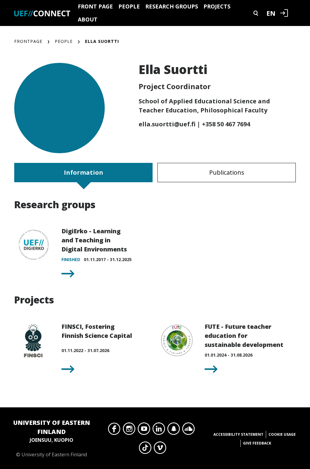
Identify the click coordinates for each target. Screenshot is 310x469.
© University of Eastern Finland (51, 438)
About (87, 19)
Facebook (114, 430)
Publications (226, 172)
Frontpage (28, 41)
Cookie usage (282, 434)
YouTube (144, 430)
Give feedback (257, 443)
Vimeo (160, 449)
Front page (95, 6)
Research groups (171, 6)
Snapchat (173, 430)
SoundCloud (188, 430)
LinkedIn (159, 430)
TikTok (145, 449)
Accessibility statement (238, 434)
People (129, 6)
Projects (216, 6)
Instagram (129, 430)
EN (270, 13)
